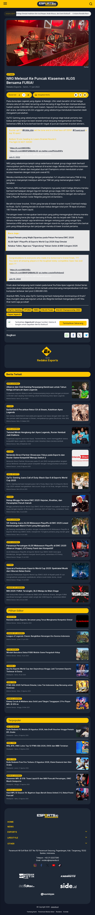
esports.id (55, 907)
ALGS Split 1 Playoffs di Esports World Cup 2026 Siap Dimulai (37, 241)
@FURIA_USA (28, 130)
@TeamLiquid (79, 130)
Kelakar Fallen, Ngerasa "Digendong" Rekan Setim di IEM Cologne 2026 (43, 246)
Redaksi (59, 912)
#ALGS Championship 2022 (68, 310)
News (10, 826)
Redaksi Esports (13, 87)
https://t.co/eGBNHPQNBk (21, 151)
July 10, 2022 (15, 279)
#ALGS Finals (47, 310)
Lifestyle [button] (12, 837)
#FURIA (27, 310)
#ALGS (35, 151)
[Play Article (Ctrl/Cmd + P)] (76, 95)
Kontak (65, 912)
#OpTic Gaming (14, 310)
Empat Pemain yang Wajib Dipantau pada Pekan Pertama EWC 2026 (41, 237)
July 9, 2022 (14, 157)
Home (10, 822)
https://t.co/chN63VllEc (20, 148)
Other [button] (10, 843)
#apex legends (14, 314)
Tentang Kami (32, 912)
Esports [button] (12, 832)
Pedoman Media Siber (46, 912)
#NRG (36, 310)
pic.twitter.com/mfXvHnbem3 (51, 273)
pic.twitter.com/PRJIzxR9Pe (51, 151)
